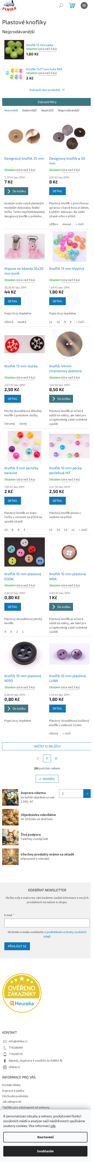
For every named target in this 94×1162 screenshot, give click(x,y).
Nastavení (45, 1137)
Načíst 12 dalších (47, 746)
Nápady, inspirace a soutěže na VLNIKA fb (36, 1061)
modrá (22, 322)
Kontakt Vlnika (11, 1085)
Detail (57, 191)
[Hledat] (61, 5)
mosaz (67, 224)
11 (50, 322)
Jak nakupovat (11, 1102)
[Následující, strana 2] (47, 758)
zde (53, 1126)
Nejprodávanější (68, 110)
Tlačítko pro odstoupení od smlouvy (26, 1107)
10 (58, 322)
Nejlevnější (30, 110)
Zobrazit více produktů (44, 90)
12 (73, 530)
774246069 (16, 1048)
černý (23, 424)
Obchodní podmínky (15, 1096)
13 (65, 530)
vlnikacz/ (14, 1067)
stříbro (53, 224)
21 (56, 758)
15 (50, 530)
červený (9, 424)
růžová (8, 322)
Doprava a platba (13, 1091)
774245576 (16, 1054)
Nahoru (49, 779)
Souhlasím (45, 1151)
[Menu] (84, 5)
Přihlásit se (17, 946)
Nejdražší (47, 110)
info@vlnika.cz (18, 1041)
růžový (53, 733)
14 (58, 530)
